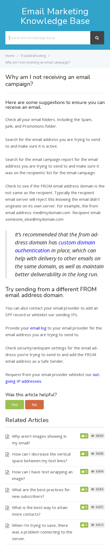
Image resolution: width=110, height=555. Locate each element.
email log (38, 328)
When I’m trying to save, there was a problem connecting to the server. (42, 532)
